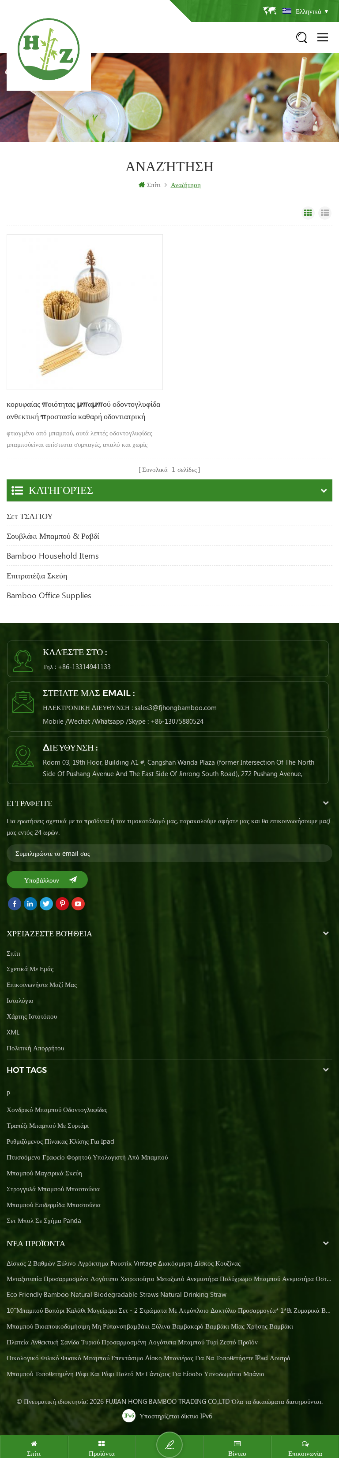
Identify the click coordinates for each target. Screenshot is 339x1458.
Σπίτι (154, 184)
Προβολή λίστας (324, 213)
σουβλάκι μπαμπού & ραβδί (53, 535)
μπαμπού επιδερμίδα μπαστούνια (54, 1204)
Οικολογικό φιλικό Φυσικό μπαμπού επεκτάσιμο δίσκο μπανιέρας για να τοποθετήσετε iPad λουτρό (148, 1357)
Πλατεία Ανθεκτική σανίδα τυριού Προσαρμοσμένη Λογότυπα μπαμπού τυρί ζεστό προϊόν (132, 1341)
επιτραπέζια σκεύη (37, 575)
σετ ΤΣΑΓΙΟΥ (30, 516)
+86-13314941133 (84, 666)
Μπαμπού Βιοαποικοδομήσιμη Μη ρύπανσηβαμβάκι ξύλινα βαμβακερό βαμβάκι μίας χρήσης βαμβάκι (150, 1326)
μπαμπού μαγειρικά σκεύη (44, 1172)
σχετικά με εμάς (30, 968)
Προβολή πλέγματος (308, 213)
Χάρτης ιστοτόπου (32, 1016)
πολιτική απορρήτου (35, 1047)
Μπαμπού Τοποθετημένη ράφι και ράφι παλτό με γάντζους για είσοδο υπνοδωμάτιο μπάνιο (135, 1373)
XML (13, 1031)
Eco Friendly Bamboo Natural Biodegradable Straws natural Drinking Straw (116, 1294)
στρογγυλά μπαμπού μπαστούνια (53, 1188)
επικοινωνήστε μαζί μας (42, 984)
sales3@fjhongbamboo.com (176, 707)
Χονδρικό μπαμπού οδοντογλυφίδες (57, 1109)
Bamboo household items (53, 555)
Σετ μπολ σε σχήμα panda (44, 1220)
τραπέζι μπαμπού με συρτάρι (48, 1125)
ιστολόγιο (20, 1000)
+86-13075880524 (177, 721)
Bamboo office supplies (49, 595)
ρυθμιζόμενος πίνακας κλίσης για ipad (60, 1141)
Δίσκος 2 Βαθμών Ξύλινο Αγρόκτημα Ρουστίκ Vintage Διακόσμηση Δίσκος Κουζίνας (124, 1263)
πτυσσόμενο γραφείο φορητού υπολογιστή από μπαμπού (87, 1156)
